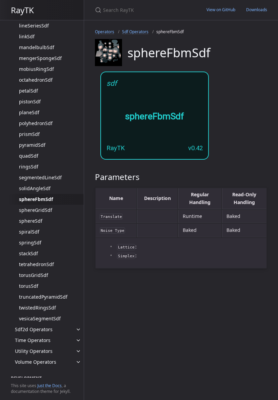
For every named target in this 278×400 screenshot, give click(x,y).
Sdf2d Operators (34, 329)
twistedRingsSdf (37, 307)
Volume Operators (35, 362)
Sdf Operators (135, 32)
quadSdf (28, 156)
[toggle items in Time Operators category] (78, 340)
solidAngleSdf (35, 188)
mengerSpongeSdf (40, 58)
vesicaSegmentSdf (40, 318)
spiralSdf (29, 231)
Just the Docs (49, 385)
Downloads (256, 10)
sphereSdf (30, 221)
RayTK (22, 10)
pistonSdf (30, 101)
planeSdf (29, 112)
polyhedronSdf (36, 123)
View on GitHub (220, 10)
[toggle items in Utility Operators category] (78, 351)
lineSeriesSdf (34, 25)
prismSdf (29, 134)
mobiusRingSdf (36, 69)
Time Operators (33, 340)
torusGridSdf (33, 275)
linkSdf (27, 36)
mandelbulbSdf (36, 47)
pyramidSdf (32, 145)
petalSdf (28, 90)
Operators (104, 32)
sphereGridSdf (35, 210)
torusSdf (28, 286)
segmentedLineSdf (40, 177)
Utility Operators (34, 351)
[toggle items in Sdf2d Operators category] (78, 329)
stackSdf (28, 253)
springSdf (30, 242)
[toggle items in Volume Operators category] (78, 362)
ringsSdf (28, 166)
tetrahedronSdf (36, 264)
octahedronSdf (36, 80)
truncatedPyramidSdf (43, 297)
